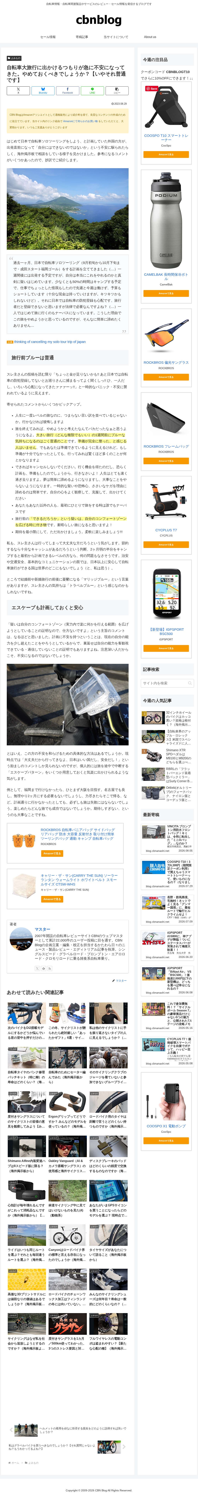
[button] (117, 90)
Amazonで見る (52, 853)
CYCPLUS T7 (166, 530)
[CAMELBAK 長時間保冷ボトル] (166, 220)
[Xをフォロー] (37, 968)
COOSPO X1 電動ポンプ (166, 1126)
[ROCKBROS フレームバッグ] (166, 418)
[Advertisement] (68, 1387)
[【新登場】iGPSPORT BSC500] (166, 593)
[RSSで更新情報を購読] (49, 968)
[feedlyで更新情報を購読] (43, 968)
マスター (42, 929)
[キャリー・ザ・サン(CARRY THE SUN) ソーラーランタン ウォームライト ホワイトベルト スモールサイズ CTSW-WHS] (24, 886)
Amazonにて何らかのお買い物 (80, 121)
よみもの (15, 58)
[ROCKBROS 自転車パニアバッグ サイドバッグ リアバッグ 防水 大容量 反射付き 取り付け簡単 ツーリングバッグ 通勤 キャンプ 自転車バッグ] (24, 840)
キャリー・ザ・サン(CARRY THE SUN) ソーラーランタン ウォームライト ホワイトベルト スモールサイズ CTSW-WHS (79, 880)
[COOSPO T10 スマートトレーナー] (166, 107)
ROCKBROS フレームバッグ (166, 446)
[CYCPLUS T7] (166, 501)
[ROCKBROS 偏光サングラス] (166, 334)
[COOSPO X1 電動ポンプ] (166, 1097)
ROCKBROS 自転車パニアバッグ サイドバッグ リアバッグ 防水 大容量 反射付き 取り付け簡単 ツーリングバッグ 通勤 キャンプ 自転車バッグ (78, 834)
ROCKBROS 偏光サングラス (166, 362)
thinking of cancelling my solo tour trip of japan (50, 342)
